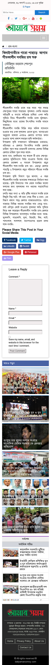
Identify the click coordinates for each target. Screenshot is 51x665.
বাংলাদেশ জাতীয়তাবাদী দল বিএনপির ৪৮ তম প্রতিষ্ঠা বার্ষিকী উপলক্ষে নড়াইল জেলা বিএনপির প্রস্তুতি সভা (24, 471)
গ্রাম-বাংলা (12, 46)
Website (13, 327)
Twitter (27, 240)
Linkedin (10, 246)
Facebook (10, 240)
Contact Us (25, 647)
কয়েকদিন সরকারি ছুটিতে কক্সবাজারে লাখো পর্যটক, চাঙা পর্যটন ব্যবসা (23, 389)
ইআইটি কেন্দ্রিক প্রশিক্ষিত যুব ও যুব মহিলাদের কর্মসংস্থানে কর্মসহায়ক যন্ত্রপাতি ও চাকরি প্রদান (25, 416)
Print (8, 258)
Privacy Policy (24, 641)
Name (12, 308)
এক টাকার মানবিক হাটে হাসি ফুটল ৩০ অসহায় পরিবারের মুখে (24, 528)
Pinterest (32, 252)
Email (12, 318)
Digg (41, 240)
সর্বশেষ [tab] (25, 538)
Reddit (25, 246)
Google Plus (13, 252)
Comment (14, 276)
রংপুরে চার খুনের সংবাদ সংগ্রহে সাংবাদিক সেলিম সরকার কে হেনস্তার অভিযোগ (23, 443)
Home (10, 641)
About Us (39, 641)
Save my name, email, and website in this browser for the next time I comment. (24, 342)
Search (41, 12)
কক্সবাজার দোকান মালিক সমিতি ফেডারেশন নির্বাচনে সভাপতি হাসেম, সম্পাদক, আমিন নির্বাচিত (23, 499)
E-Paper (26, 7)
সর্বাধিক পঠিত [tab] (25, 544)
